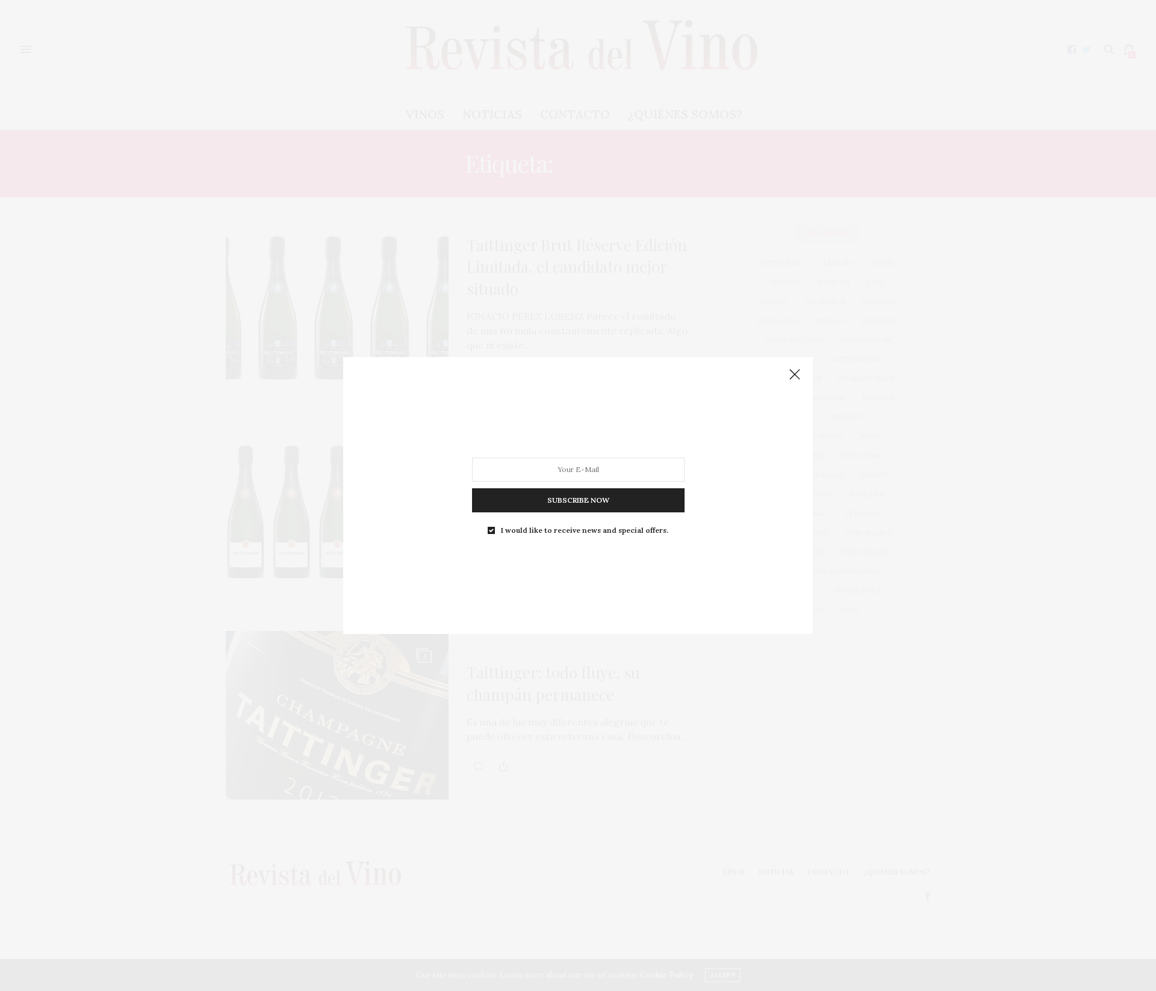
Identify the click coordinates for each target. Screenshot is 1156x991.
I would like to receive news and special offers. (584, 530)
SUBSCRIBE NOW (578, 500)
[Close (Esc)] (795, 375)
